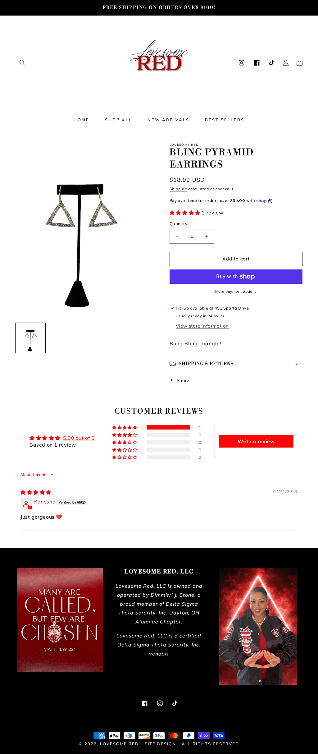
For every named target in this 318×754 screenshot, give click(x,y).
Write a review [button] (256, 441)
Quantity (178, 223)
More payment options (236, 291)
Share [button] (183, 380)
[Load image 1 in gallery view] (30, 338)
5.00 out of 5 (79, 438)
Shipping (178, 188)
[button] (22, 63)
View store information (202, 326)
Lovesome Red (119, 743)
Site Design (160, 743)
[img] (35, 492)
